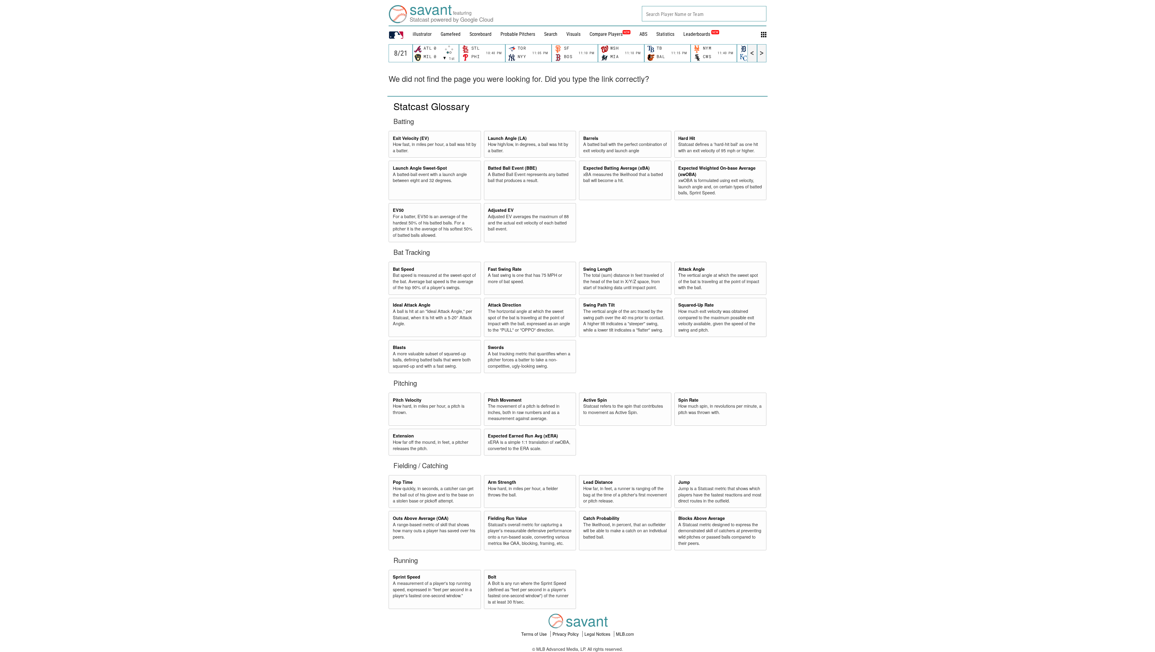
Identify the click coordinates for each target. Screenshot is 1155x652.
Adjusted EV (501, 210)
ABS (643, 34)
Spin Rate (688, 400)
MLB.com (625, 634)
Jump (684, 482)
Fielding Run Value (507, 518)
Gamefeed (450, 34)
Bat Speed (403, 269)
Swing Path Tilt (599, 305)
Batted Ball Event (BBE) (512, 168)
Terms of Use (534, 634)
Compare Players (606, 34)
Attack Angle (691, 269)
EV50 (398, 210)
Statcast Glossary (431, 106)
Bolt (492, 577)
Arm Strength (502, 482)
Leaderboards (700, 34)
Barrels (590, 138)
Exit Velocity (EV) (411, 138)
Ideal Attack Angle (411, 305)
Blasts (399, 347)
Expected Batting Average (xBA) (616, 168)
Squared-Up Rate (696, 305)
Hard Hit (686, 138)
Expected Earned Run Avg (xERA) (523, 436)
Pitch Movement (505, 400)
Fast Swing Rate (505, 269)
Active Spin (595, 400)
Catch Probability (601, 518)
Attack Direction (504, 305)
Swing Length (597, 269)
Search (550, 34)
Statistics (665, 34)
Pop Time (403, 482)
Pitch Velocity (407, 400)
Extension (403, 436)
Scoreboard (480, 34)
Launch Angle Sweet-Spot (420, 168)
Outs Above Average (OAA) (420, 518)
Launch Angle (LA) (507, 138)
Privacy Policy (566, 634)
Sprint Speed (406, 577)
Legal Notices (597, 634)
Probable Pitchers (517, 34)
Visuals (573, 34)
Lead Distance (598, 482)
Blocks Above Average (701, 518)
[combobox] (704, 13)
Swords (496, 347)
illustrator (422, 34)
